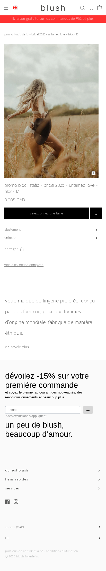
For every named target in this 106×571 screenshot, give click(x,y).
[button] (5, 7)
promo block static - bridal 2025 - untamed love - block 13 (41, 34)
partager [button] (11, 249)
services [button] (12, 488)
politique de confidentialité (24, 551)
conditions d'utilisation (62, 551)
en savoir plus (17, 347)
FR (7, 538)
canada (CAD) (14, 527)
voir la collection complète (23, 265)
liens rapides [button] (16, 479)
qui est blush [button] (16, 470)
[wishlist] (91, 7)
